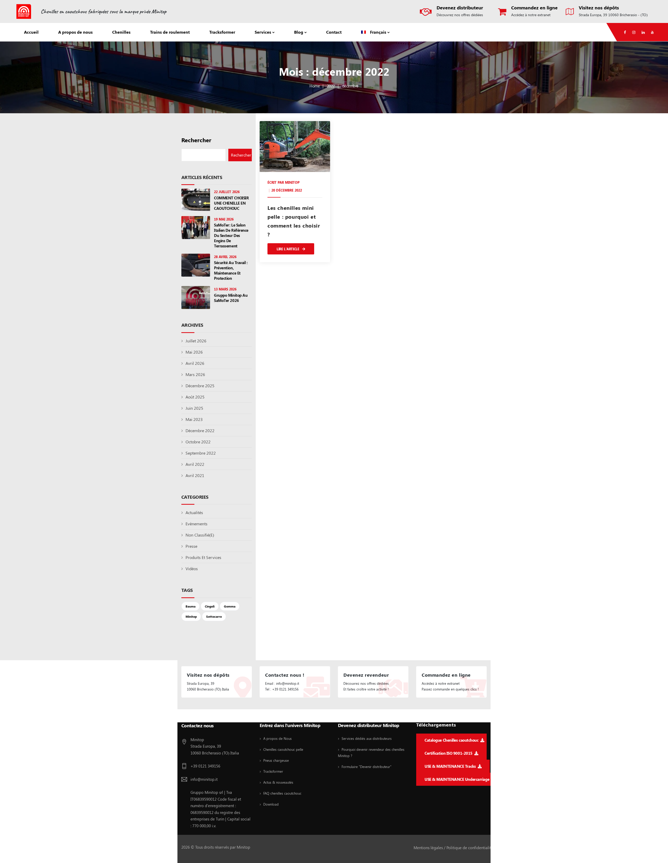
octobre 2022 (198, 441)
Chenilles (121, 32)
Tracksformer (222, 32)
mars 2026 (195, 374)
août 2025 (195, 397)
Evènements (196, 523)
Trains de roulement (170, 32)
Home (314, 85)
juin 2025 (194, 408)
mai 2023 (194, 419)
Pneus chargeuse (276, 760)
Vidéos (192, 568)
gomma (229, 606)
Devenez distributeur (460, 7)
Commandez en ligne (534, 7)
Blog (298, 32)
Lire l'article (288, 249)
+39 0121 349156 (205, 766)
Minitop (191, 616)
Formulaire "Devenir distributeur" (366, 766)
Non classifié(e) (200, 535)
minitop (292, 182)
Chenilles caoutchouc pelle (283, 749)
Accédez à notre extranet (531, 14)
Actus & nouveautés (278, 782)
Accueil (31, 32)
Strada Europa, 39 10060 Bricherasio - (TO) (613, 14)
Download (271, 804)
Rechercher (196, 140)
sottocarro (214, 616)
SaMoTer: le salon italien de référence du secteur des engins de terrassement (231, 235)
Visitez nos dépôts (599, 7)
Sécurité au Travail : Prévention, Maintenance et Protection (231, 270)
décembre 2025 (200, 385)
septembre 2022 (201, 453)
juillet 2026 (196, 340)
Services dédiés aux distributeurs (367, 738)
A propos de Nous (277, 738)
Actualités (194, 512)
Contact (334, 32)
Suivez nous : (195, 716)
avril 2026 (195, 363)
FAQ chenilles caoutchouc (282, 793)
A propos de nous (75, 32)
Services (263, 32)
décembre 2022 (200, 430)
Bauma (190, 606)
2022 (331, 85)
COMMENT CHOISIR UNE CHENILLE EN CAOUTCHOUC (231, 203)
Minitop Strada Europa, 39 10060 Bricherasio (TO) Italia (214, 746)
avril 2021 (195, 475)
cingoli (209, 606)
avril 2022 (195, 464)
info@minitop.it (204, 779)
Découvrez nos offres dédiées (460, 14)
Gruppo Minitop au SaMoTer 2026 (230, 298)
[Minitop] (23, 11)
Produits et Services (203, 557)
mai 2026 (194, 352)
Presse (191, 546)
